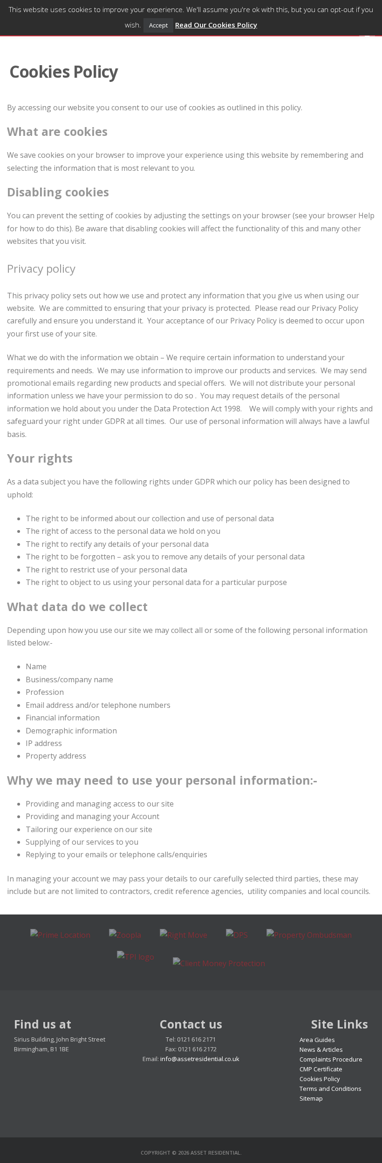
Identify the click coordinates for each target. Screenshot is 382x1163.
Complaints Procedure (331, 1059)
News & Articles (321, 1049)
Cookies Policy (320, 1079)
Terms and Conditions (331, 1088)
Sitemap (311, 1098)
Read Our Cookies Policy (216, 24)
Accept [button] (158, 25)
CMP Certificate (321, 1069)
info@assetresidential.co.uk (199, 1059)
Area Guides (317, 1039)
